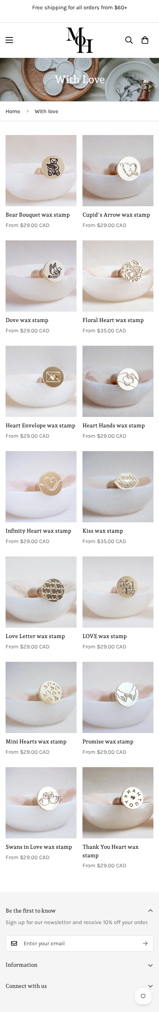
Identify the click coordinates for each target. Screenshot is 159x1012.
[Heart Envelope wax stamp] (41, 381)
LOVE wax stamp (104, 636)
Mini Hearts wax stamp (36, 741)
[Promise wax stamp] (117, 697)
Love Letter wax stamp (35, 636)
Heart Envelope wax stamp (40, 425)
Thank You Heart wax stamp (110, 851)
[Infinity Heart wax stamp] (41, 486)
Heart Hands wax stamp (113, 425)
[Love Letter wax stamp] (41, 592)
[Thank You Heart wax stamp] (117, 802)
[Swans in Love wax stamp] (41, 802)
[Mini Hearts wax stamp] (41, 697)
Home (13, 111)
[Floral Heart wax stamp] (117, 276)
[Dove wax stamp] (41, 276)
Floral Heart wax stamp (113, 320)
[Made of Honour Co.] (80, 40)
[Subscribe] (145, 943)
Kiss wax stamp (102, 531)
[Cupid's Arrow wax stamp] (117, 170)
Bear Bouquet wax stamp (38, 214)
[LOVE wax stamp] (117, 592)
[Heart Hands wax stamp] (117, 381)
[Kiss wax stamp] (117, 486)
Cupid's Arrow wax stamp (116, 214)
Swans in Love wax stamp (39, 847)
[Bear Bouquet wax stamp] (41, 170)
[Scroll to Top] (145, 972)
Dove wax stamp (27, 320)
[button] (144, 40)
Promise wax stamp (107, 741)
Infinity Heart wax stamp (38, 531)
